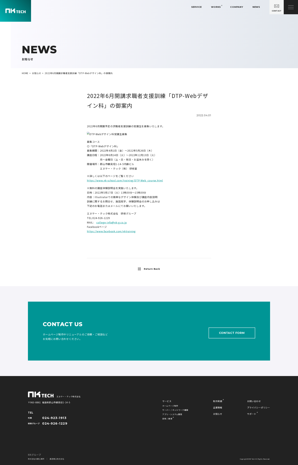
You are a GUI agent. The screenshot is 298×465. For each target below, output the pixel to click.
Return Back (152, 269)
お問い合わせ (254, 401)
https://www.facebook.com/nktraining (111, 231)
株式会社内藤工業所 (36, 459)
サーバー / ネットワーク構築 (175, 410)
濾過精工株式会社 (57, 459)
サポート (251, 413)
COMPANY (236, 7)
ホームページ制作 (170, 405)
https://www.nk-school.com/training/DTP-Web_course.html (125, 180)
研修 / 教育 (167, 418)
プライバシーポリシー (258, 407)
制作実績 (217, 401)
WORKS (216, 7)
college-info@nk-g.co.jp (111, 222)
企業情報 (217, 407)
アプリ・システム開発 (172, 414)
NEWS (256, 7)
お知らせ (217, 413)
